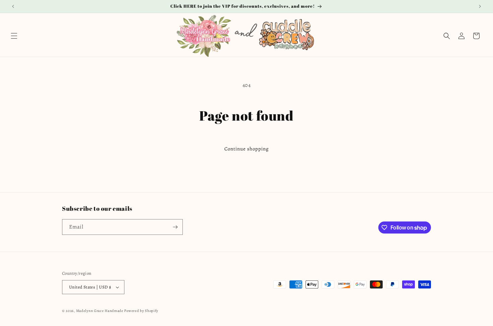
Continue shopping (246, 148)
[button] (14, 35)
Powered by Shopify (141, 310)
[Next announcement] (480, 6)
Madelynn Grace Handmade (99, 310)
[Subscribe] (175, 227)
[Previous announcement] (13, 6)
